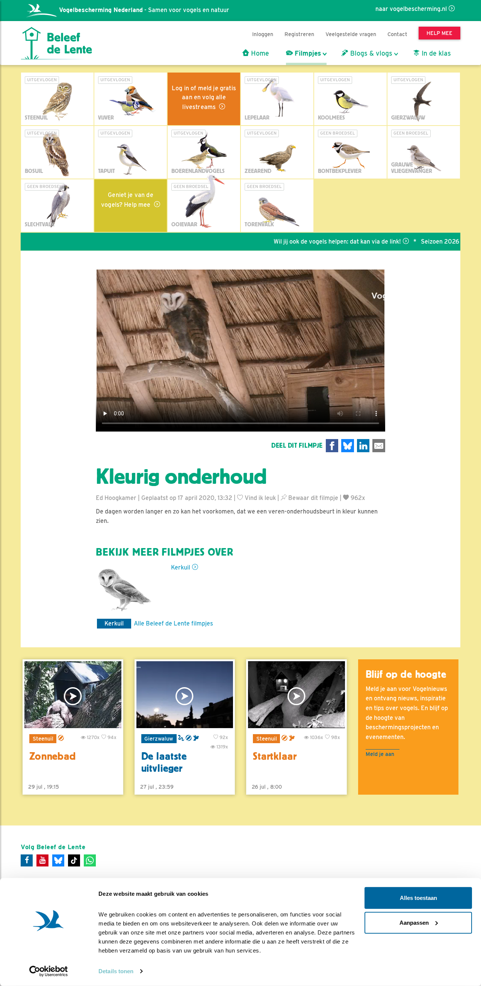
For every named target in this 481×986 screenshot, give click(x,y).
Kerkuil (180, 567)
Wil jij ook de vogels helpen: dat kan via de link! (309, 241)
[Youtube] (42, 860)
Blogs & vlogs (370, 53)
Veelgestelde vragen (350, 34)
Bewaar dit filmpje (312, 497)
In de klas (435, 53)
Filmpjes (307, 53)
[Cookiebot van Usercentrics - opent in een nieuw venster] (49, 971)
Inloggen (262, 34)
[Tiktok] (74, 860)
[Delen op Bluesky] (347, 445)
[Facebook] (27, 860)
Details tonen (115, 971)
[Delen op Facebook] (332, 445)
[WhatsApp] (90, 860)
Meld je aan (380, 754)
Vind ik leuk (259, 497)
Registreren (299, 34)
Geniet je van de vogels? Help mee (127, 199)
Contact (397, 34)
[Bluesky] (58, 860)
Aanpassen (414, 922)
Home (259, 53)
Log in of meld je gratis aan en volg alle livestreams (204, 98)
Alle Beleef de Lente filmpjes (173, 623)
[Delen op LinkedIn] (363, 445)
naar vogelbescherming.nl (411, 8)
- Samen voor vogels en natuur (144, 10)
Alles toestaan (418, 898)
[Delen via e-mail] (378, 445)
